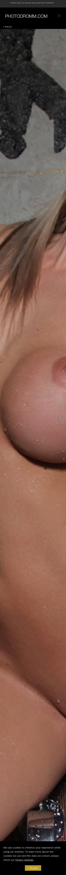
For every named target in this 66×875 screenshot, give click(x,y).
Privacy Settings (24, 859)
